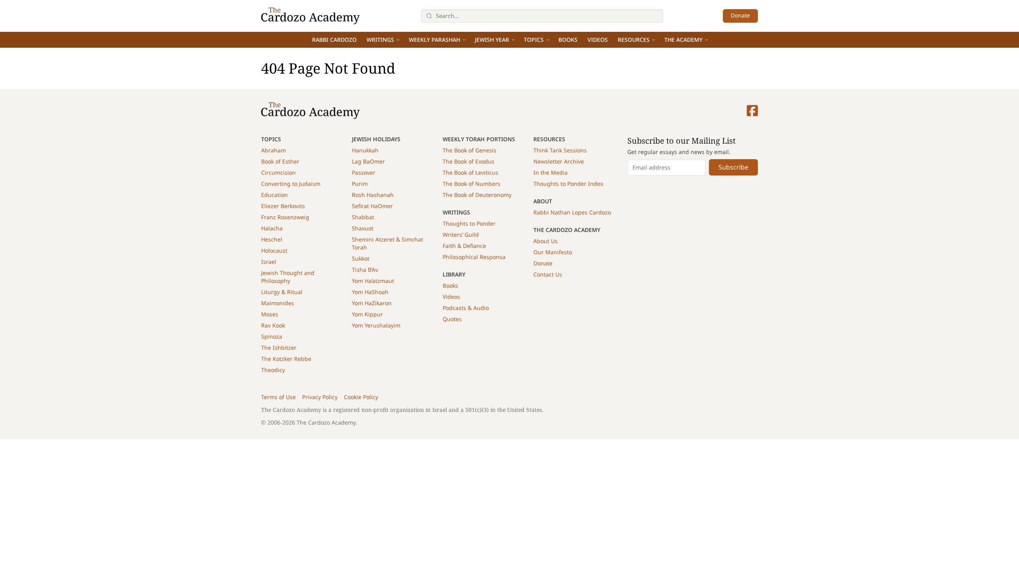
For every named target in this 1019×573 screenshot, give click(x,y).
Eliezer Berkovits (283, 206)
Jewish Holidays (376, 139)
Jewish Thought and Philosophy (287, 277)
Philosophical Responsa (474, 257)
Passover (363, 172)
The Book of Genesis (469, 150)
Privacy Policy (320, 397)
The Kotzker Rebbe (286, 359)
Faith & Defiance (464, 245)
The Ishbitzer (279, 347)
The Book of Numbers (471, 183)
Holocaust (274, 250)
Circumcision (278, 172)
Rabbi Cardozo (334, 39)
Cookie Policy (361, 397)
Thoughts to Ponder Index (568, 183)
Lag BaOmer (368, 161)
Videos (598, 39)
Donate (740, 15)
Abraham (273, 150)
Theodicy (273, 370)
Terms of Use (278, 397)
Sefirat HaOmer (372, 206)
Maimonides (277, 303)
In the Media (550, 172)
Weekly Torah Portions (479, 139)
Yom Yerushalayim (376, 325)
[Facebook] (752, 110)
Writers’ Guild (461, 234)
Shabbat (363, 217)
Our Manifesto (552, 252)
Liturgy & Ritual (282, 292)
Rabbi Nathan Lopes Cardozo (572, 212)
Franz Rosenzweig (285, 217)
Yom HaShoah (370, 292)
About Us (545, 241)
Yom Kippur (367, 314)
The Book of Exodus (468, 161)
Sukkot (360, 258)
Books (568, 39)
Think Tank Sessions (560, 150)
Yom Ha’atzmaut (373, 281)
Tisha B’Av (365, 269)
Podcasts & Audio (466, 308)
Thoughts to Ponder (469, 223)
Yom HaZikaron (372, 303)
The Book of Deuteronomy (477, 195)
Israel (268, 261)
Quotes (452, 319)
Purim (360, 183)
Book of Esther (280, 161)
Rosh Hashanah (373, 195)
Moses (269, 314)
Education (274, 195)
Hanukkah (365, 150)
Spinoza (271, 336)
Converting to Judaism (290, 183)
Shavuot (362, 228)
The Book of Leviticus (470, 172)
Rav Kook (273, 325)
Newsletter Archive (558, 161)
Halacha (272, 228)
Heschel (271, 239)
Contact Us (547, 274)
